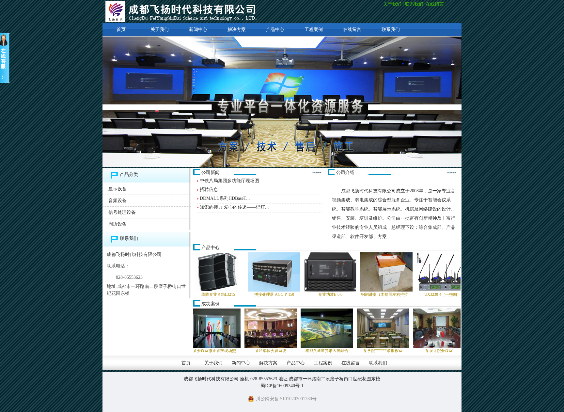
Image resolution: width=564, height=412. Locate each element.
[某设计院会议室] (399, 328)
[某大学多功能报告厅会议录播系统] (455, 328)
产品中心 (275, 29)
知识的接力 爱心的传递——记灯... (234, 207)
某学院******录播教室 (342, 350)
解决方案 (236, 29)
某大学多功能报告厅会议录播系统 (455, 350)
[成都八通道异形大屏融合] (286, 328)
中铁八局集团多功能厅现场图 (229, 180)
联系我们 (414, 4)
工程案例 (314, 29)
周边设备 (117, 224)
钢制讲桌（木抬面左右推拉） (349, 294)
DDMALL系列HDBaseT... (225, 198)
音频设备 (117, 200)
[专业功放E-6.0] (294, 272)
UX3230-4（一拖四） (406, 294)
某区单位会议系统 (230, 350)
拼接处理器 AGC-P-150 (238, 294)
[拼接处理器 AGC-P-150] (238, 272)
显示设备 (117, 188)
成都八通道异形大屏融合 (286, 350)
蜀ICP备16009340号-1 (282, 385)
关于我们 (392, 4)
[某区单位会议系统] (230, 328)
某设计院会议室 (399, 350)
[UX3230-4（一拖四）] (406, 272)
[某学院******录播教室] (343, 328)
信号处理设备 (122, 212)
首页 (121, 29)
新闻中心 (198, 29)
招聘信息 (209, 189)
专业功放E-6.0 (294, 294)
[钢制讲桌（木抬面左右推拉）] (350, 272)
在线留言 (435, 4)
